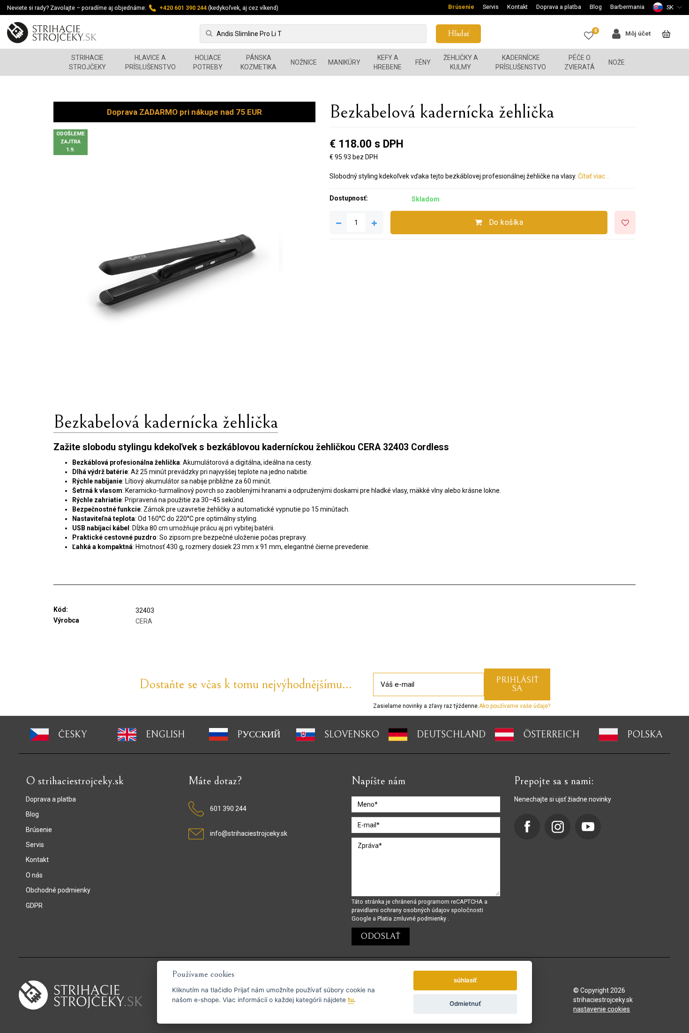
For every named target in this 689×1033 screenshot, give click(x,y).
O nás (34, 875)
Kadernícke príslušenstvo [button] (520, 62)
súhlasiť (465, 980)
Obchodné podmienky (58, 890)
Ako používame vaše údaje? (514, 706)
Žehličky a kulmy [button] (460, 62)
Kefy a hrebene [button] (388, 62)
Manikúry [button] (344, 62)
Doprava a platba (558, 6)
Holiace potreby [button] (208, 62)
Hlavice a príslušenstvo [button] (150, 62)
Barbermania (627, 6)
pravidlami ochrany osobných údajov (401, 910)
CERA (143, 621)
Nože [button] (616, 62)
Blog (596, 6)
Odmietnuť (465, 1003)
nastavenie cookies (601, 1009)
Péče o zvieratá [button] (579, 62)
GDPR (34, 905)
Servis (491, 6)
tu (351, 999)
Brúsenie (461, 6)
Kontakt (517, 6)
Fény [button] (423, 62)
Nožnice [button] (304, 62)
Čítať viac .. (593, 176)
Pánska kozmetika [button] (258, 62)
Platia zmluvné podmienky (412, 918)
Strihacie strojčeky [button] (87, 62)
